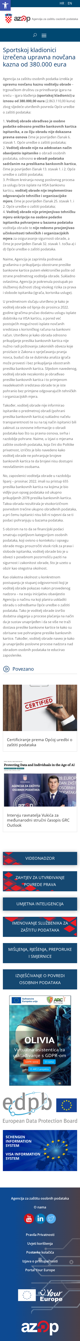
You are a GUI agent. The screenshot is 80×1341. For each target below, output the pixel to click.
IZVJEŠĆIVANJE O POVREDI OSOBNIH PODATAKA (40, 979)
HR (62, 3)
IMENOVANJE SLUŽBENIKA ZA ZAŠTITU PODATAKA (40, 926)
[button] (5, 5)
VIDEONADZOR (40, 858)
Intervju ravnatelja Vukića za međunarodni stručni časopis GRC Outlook (38, 820)
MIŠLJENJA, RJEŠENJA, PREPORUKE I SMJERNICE (40, 953)
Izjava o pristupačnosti (40, 1261)
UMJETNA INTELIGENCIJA (40, 904)
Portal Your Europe (40, 1270)
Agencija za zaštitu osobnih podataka (40, 1198)
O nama (40, 1207)
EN (70, 3)
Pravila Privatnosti (40, 1234)
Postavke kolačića (40, 1252)
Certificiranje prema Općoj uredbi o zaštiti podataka (39, 742)
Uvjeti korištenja (40, 1243)
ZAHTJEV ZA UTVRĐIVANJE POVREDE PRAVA (40, 881)
